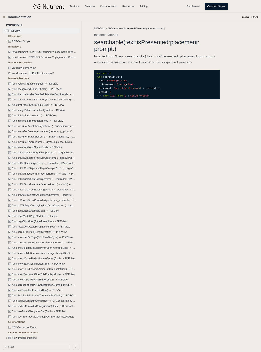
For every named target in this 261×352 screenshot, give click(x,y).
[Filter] (37, 347)
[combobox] (37, 346)
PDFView (112, 28)
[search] (36, 347)
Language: (247, 17)
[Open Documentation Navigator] (5, 17)
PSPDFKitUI (100, 28)
